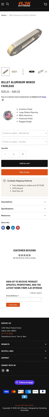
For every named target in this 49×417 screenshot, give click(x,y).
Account (18, 405)
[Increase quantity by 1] (22, 154)
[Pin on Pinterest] (18, 228)
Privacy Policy (28, 405)
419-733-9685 (7, 333)
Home (3, 15)
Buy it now (24, 172)
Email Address (12, 296)
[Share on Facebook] (3, 228)
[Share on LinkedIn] (13, 228)
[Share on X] (8, 228)
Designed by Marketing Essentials (34, 409)
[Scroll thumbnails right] (45, 71)
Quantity (4, 148)
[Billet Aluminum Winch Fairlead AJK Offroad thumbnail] (5, 72)
